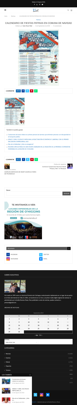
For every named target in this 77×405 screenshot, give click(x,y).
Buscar (8, 190)
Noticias (13, 16)
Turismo (39, 370)
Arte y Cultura (39, 374)
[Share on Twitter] (27, 90)
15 (9, 325)
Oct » (40, 335)
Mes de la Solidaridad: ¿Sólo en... (20, 399)
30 (19, 332)
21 (67, 325)
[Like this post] (19, 90)
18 (38, 325)
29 (9, 332)
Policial (39, 362)
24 (28, 328)
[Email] (42, 4)
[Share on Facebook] (23, 90)
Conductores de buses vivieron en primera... (19, 380)
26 (48, 328)
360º (39, 382)
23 (19, 328)
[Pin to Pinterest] (31, 90)
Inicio (5, 16)
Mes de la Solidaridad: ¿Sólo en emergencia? (21, 144)
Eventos (39, 358)
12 (48, 322)
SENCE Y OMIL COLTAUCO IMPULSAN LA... (20, 389)
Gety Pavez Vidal (27, 26)
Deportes (39, 366)
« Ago (36, 335)
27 (58, 328)
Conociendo (39, 378)
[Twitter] (37, 5)
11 (38, 322)
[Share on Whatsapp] (36, 90)
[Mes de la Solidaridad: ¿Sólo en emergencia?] (6, 400)
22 (9, 328)
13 (58, 322)
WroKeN (34, 402)
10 (28, 322)
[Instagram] (39, 4)
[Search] (68, 10)
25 (38, 328)
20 (58, 325)
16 (19, 325)
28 (67, 328)
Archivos (6, 339)
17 (28, 325)
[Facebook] (34, 4)
